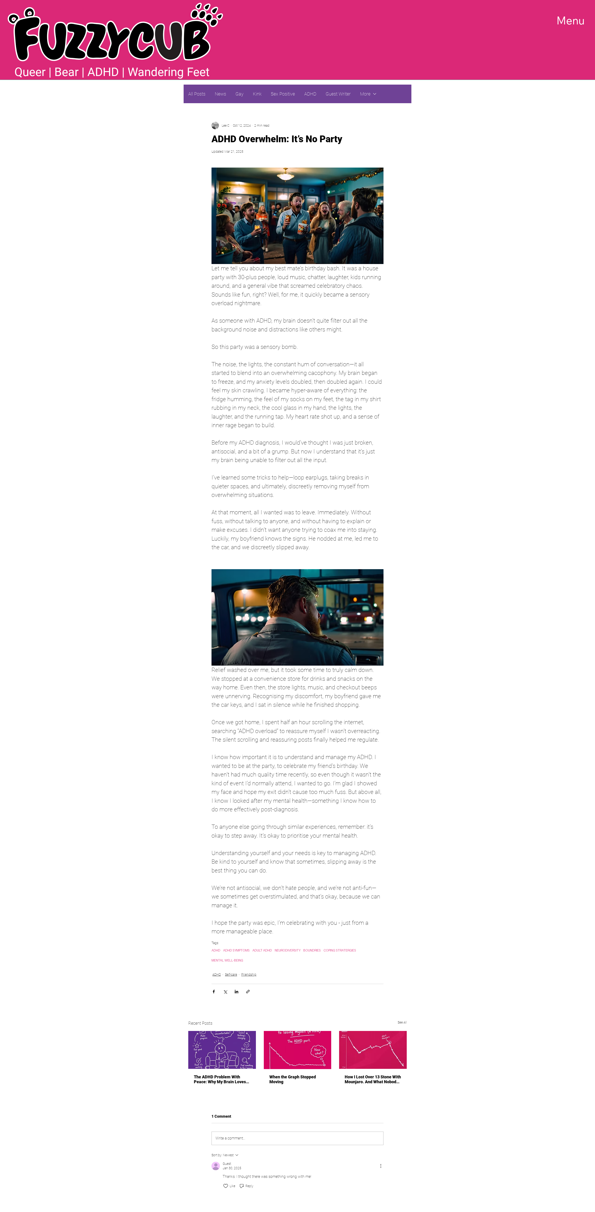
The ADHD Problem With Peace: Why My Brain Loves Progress (220, 1079)
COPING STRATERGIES (340, 950)
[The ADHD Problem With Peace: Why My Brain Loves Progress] (222, 1050)
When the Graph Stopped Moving (292, 1079)
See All (402, 1022)
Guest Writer (338, 94)
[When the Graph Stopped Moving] (297, 1050)
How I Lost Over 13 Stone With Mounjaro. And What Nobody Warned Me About (373, 1079)
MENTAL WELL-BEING (227, 960)
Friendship (248, 974)
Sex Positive (283, 94)
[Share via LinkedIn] (236, 991)
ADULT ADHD (262, 950)
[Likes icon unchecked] (226, 1186)
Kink (257, 94)
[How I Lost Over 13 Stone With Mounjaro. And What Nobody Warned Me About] (373, 1050)
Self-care (231, 974)
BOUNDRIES (312, 950)
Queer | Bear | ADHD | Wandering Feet (112, 72)
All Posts (196, 94)
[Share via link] (248, 991)
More (365, 94)
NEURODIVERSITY (288, 950)
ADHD (310, 94)
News (220, 94)
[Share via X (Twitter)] (225, 991)
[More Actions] (380, 1166)
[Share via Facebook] (214, 991)
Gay (239, 94)
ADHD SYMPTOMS (236, 950)
